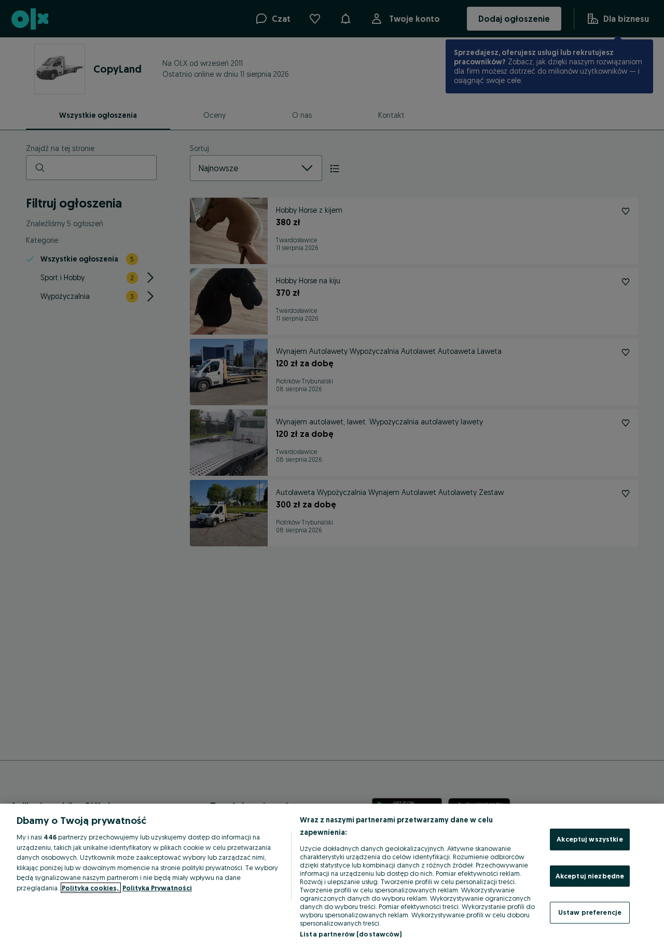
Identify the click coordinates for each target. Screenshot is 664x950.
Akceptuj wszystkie (589, 839)
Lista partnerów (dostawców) (351, 934)
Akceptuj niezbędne (590, 876)
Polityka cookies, (91, 888)
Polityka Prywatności (157, 888)
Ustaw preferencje (589, 912)
